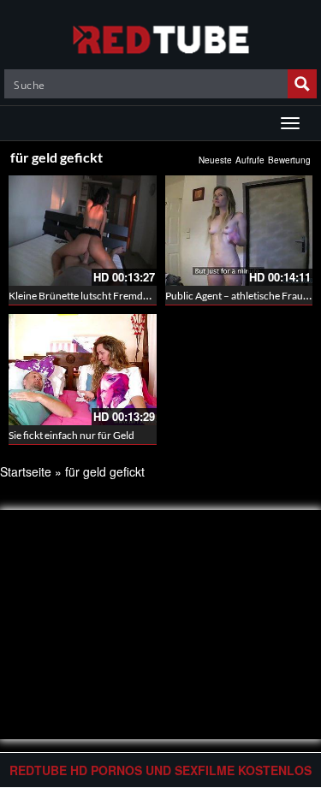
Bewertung (289, 160)
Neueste (215, 160)
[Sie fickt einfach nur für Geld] (83, 369)
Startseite (25, 471)
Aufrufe (250, 160)
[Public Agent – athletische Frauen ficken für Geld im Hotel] (239, 230)
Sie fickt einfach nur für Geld (71, 435)
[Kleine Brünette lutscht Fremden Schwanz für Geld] (83, 230)
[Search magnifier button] (302, 83)
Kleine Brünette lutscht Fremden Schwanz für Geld (122, 295)
